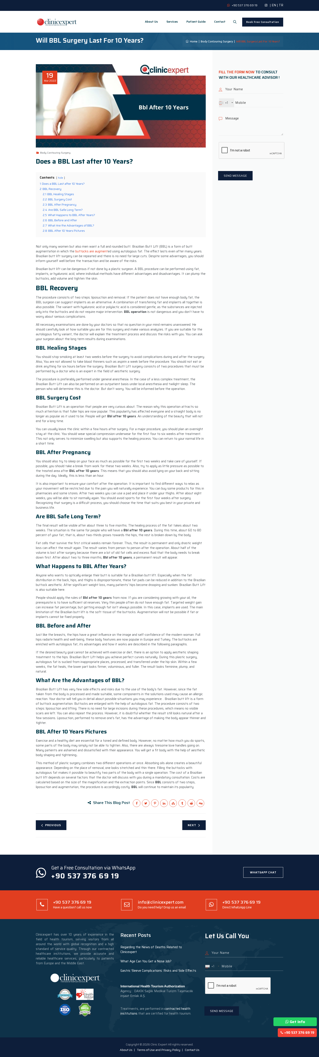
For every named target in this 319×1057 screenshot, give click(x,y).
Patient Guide (196, 21)
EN (274, 5)
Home (193, 41)
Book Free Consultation (262, 22)
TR (281, 5)
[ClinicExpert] (57, 22)
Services (172, 21)
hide (60, 178)
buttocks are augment (91, 251)
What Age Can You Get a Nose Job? (145, 961)
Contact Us (192, 1049)
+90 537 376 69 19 (299, 1032)
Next (192, 825)
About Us (151, 21)
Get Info (297, 1022)
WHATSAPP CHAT (263, 872)
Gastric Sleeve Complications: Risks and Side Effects (158, 970)
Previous (53, 825)
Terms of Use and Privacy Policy (158, 1049)
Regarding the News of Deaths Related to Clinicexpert (151, 949)
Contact (219, 21)
